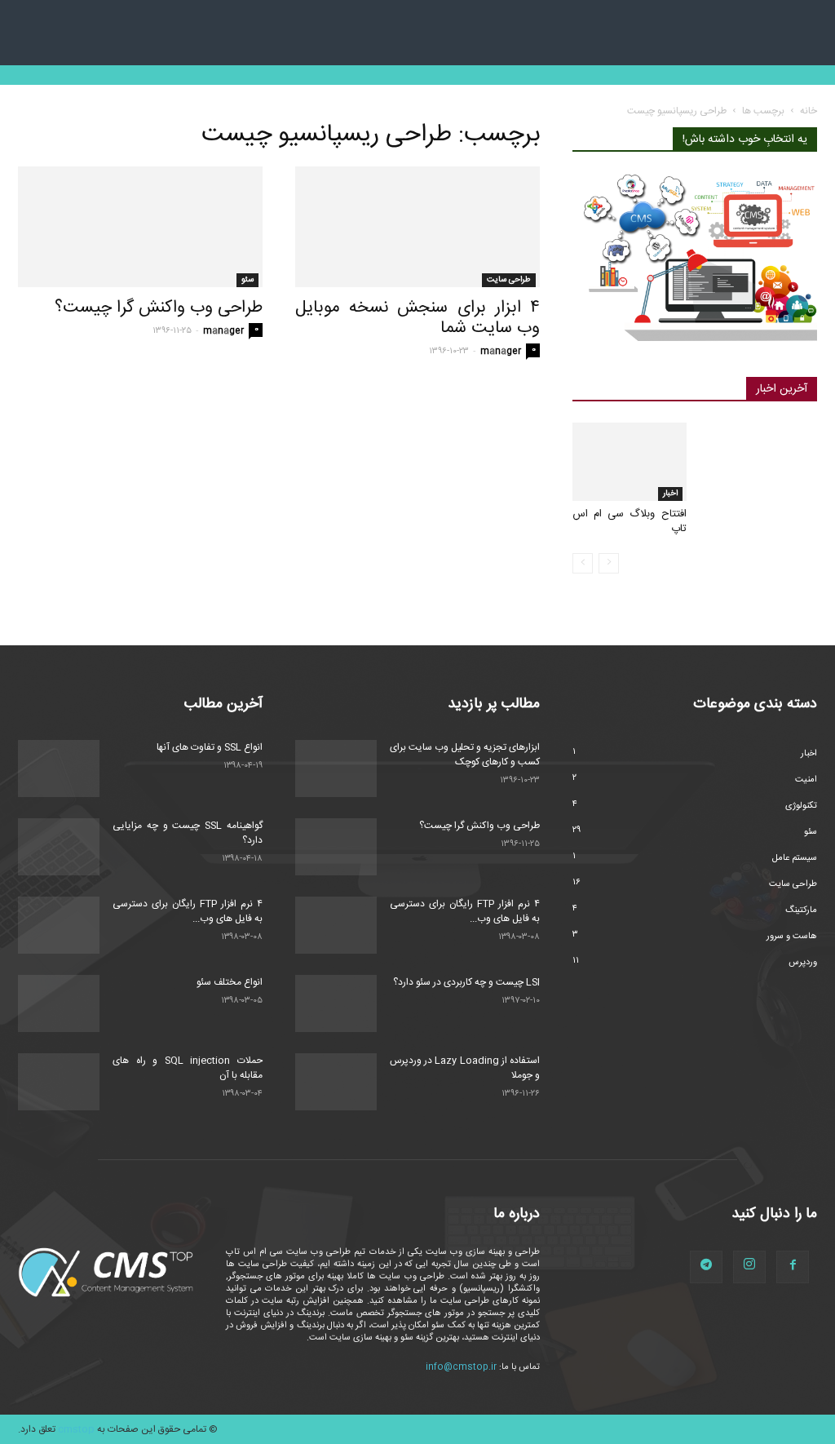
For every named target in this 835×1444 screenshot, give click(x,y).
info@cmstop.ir (461, 1367)
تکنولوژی (801, 806)
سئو (247, 279)
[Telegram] (706, 1267)
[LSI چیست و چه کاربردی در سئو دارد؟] (336, 1003)
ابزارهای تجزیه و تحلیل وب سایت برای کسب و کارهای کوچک (465, 754)
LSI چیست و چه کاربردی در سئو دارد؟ (466, 982)
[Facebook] (792, 1267)
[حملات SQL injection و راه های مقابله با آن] (58, 1081)
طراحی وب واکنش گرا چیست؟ (159, 308)
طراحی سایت (509, 279)
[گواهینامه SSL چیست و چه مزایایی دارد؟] (58, 846)
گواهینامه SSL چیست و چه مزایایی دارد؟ (188, 832)
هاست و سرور (792, 936)
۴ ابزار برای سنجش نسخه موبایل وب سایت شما (417, 318)
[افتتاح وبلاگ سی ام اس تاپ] (629, 462)
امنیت (806, 780)
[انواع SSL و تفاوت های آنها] (58, 768)
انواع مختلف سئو (230, 982)
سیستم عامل (794, 858)
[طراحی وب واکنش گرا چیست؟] (140, 226)
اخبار (670, 493)
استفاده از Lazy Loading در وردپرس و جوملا (465, 1067)
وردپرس (803, 962)
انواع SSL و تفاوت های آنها (210, 747)
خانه (808, 111)
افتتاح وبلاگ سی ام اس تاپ (629, 521)
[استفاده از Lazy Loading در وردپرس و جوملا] (336, 1081)
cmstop (76, 1429)
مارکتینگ (801, 910)
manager (223, 331)
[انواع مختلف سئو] (58, 1003)
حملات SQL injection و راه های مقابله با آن (188, 1067)
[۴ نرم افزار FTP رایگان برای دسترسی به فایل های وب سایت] (58, 925)
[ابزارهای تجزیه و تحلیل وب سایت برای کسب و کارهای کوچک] (336, 768)
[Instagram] (749, 1267)
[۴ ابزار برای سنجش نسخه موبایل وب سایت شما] (417, 226)
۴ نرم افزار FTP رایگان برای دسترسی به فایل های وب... (188, 911)
